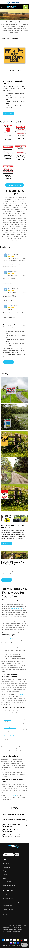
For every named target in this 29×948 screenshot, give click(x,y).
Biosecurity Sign (9, 638)
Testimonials (7, 881)
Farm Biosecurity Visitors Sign (8, 176)
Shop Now (8, 113)
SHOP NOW (8, 362)
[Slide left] (11, 74)
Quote (5, 874)
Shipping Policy (8, 898)
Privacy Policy (7, 905)
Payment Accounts (9, 885)
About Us (6, 863)
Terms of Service (8, 909)
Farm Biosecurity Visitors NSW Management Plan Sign (21, 156)
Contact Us (6, 867)
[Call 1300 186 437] (14, 2)
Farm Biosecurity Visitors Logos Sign (8, 156)
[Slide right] (17, 74)
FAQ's (4, 871)
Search (5, 895)
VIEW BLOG (6, 543)
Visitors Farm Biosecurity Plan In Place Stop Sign (8, 137)
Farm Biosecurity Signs (13, 70)
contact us (13, 795)
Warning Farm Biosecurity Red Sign (21, 136)
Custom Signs (20, 694)
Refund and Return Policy (11, 902)
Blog (4, 878)
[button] (25, 7)
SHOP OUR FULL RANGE (15, 185)
